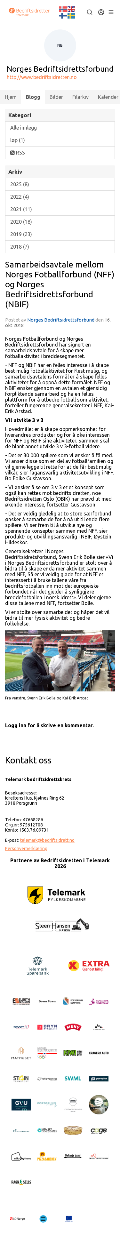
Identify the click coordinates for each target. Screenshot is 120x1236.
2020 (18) (21, 222)
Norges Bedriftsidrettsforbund (60, 320)
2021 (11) (21, 209)
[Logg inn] (101, 12)
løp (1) (17, 140)
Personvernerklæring (26, 848)
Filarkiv (80, 97)
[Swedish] (72, 15)
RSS (20, 152)
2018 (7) (19, 247)
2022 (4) (19, 197)
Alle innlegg (23, 128)
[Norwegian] (63, 9)
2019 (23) (21, 234)
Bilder (56, 97)
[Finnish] (63, 15)
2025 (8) (19, 184)
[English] (72, 9)
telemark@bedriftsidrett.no (47, 840)
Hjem (11, 97)
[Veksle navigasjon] (111, 12)
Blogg (33, 97)
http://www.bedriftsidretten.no (42, 77)
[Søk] (89, 12)
